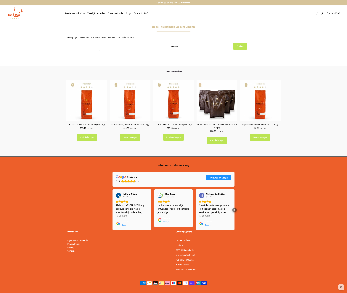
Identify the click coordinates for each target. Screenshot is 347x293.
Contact (70, 250)
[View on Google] (118, 195)
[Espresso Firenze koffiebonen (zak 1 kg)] (260, 100)
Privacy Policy (73, 243)
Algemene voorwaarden (78, 240)
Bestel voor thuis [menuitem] (74, 13)
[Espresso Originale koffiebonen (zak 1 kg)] (130, 100)
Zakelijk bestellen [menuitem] (96, 13)
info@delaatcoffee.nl (185, 254)
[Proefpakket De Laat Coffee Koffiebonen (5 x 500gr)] (217, 100)
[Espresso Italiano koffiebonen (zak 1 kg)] (86, 100)
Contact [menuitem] (138, 13)
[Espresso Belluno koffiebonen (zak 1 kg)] (173, 100)
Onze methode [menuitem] (115, 13)
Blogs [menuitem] (128, 13)
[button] (112, 210)
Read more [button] (121, 216)
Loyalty (70, 247)
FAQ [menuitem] (146, 13)
